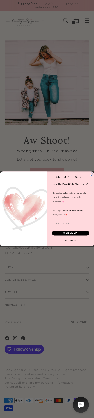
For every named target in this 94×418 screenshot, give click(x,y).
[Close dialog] (91, 174)
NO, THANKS (70, 240)
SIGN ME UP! (70, 233)
